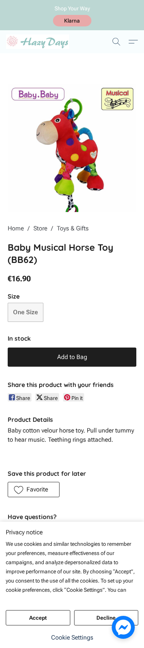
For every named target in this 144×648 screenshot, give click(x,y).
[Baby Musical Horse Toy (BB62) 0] (72, 148)
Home (16, 228)
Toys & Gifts (73, 228)
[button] (72, 20)
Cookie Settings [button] (72, 637)
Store (40, 228)
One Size (25, 312)
